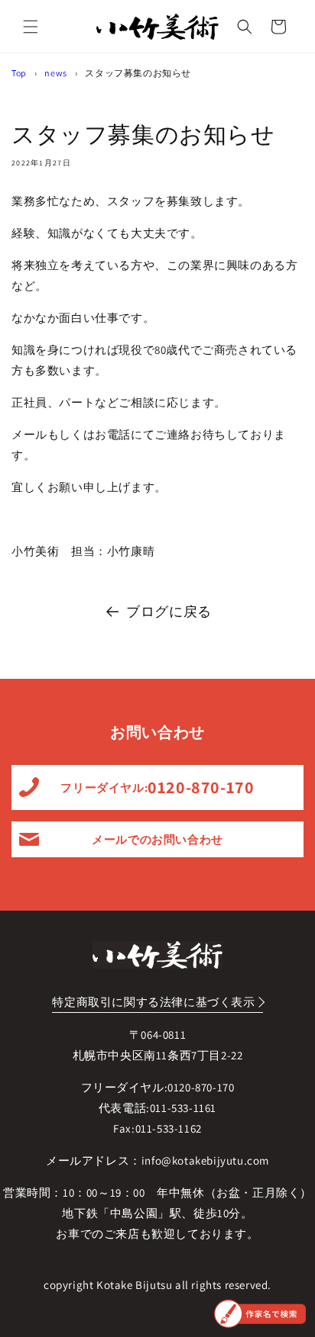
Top (19, 73)
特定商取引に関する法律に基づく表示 (153, 1002)
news (55, 73)
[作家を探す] (260, 1314)
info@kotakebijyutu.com (205, 1160)
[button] (30, 26)
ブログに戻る (169, 611)
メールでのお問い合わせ (157, 839)
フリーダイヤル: (157, 787)
